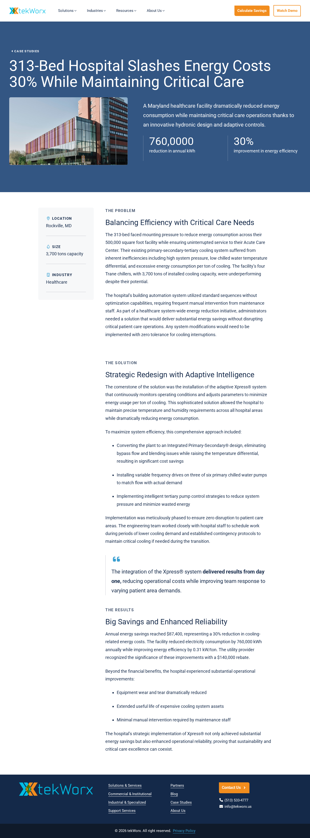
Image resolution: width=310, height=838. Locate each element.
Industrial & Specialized (127, 802)
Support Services (122, 810)
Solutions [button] (66, 10)
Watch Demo (287, 10)
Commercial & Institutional (130, 794)
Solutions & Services (125, 785)
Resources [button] (124, 10)
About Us (178, 810)
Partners (177, 785)
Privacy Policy (184, 831)
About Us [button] (154, 10)
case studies (26, 51)
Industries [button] (95, 10)
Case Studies (181, 802)
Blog (174, 794)
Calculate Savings (252, 10)
